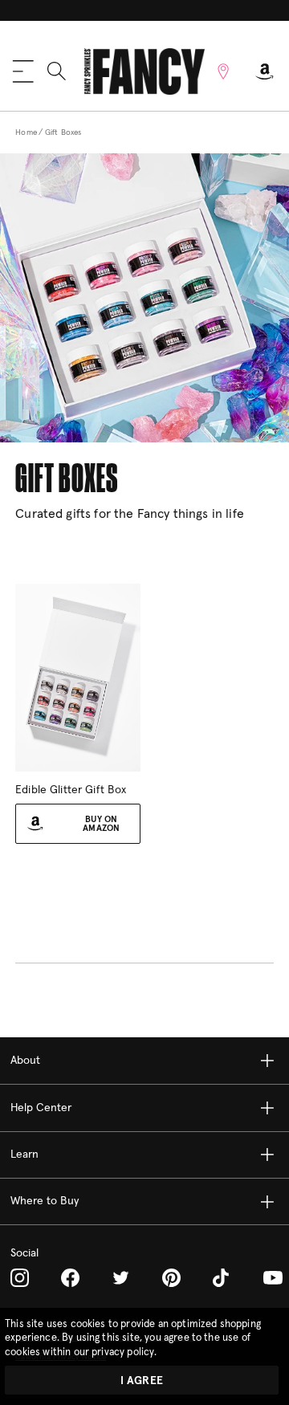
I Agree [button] (141, 1381)
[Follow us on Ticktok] (222, 1278)
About (25, 1060)
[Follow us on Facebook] (70, 1278)
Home (26, 132)
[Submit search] (56, 71)
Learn (24, 1154)
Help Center (40, 1108)
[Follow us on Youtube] (273, 1278)
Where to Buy (44, 1201)
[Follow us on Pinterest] (171, 1278)
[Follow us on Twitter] (121, 1278)
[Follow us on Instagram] (19, 1278)
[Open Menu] (23, 71)
